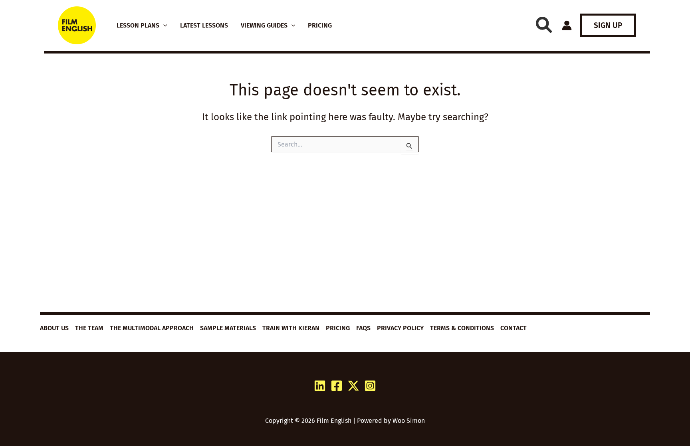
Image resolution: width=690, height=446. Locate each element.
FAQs (363, 328)
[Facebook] (337, 386)
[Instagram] (370, 386)
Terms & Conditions (462, 328)
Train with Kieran (290, 328)
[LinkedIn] (320, 386)
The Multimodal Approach (152, 328)
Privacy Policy (400, 328)
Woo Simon (409, 420)
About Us (54, 328)
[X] (353, 386)
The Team (89, 328)
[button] (163, 26)
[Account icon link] (567, 25)
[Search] (544, 25)
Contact (513, 328)
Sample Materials (228, 328)
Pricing (338, 328)
